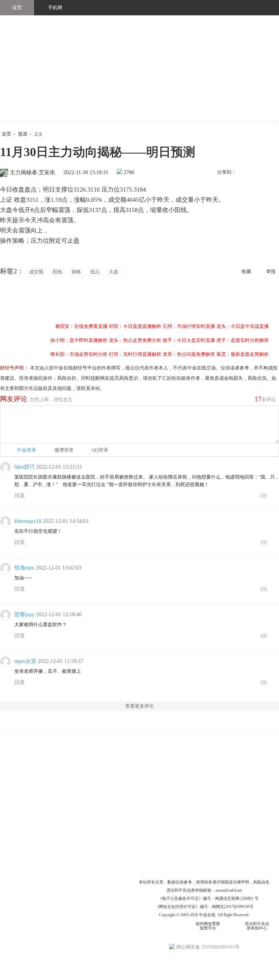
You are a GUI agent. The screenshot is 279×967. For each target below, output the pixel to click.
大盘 (113, 271)
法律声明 (241, 882)
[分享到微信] (258, 173)
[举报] (273, 497)
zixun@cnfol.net (228, 890)
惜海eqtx (24, 568)
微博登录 (63, 450)
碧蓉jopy (24, 614)
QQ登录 (100, 450)
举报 (271, 271)
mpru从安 (25, 661)
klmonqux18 (28, 521)
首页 (17, 7)
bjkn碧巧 (24, 467)
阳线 (57, 271)
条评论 (265, 399)
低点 (95, 271)
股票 (23, 134)
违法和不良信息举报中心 (257, 926)
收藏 (246, 271)
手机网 (55, 7)
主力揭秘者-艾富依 (32, 172)
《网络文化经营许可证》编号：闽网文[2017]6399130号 (204, 906)
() (263, 495)
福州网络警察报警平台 (208, 926)
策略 (76, 271)
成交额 (36, 271)
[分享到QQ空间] (272, 173)
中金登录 (26, 450)
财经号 (18, 75)
